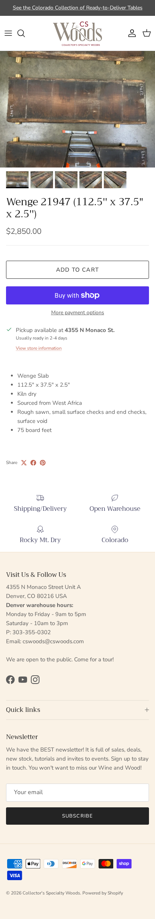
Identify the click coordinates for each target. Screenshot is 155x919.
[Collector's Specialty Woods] (77, 33)
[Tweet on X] (24, 463)
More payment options (77, 313)
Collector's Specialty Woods (51, 893)
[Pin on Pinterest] (43, 463)
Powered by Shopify (102, 893)
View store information (39, 348)
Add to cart (77, 270)
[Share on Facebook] (33, 463)
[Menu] (8, 33)
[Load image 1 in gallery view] (77, 109)
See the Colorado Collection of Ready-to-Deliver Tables (78, 7)
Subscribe (77, 816)
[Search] (25, 33)
